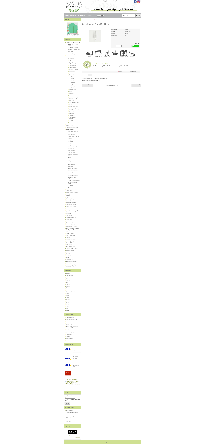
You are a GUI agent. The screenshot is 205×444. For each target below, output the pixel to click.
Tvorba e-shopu (97, 442)
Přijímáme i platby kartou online (71, 379)
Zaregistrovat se (96, 1)
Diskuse (89, 74)
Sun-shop (109, 442)
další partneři (77, 437)
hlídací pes (121, 71)
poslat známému (133, 71)
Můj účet (106, 1)
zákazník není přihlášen (103, 0)
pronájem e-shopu (104, 442)
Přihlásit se (102, 1)
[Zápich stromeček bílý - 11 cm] (95, 35)
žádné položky (115, 1)
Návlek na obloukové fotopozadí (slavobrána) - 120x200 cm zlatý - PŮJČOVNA (72, 36)
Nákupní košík (116, 0)
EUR (102, 15)
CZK (98, 15)
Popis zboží (84, 74)
